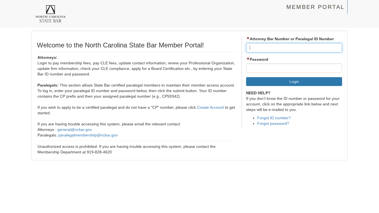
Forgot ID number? (274, 118)
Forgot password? (273, 123)
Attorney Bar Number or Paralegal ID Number (292, 39)
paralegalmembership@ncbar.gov (88, 135)
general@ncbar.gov (74, 129)
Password (259, 59)
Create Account (210, 107)
